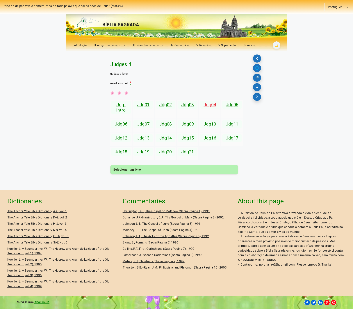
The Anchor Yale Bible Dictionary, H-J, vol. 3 (37, 223)
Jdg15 (187, 138)
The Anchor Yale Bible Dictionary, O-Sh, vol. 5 (38, 236)
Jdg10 (210, 124)
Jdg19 (143, 151)
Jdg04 (210, 104)
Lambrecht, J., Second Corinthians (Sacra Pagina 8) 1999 (162, 255)
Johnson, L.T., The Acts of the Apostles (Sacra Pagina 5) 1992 (166, 236)
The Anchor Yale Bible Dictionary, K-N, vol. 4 (37, 230)
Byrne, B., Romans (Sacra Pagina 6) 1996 (151, 242)
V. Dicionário (203, 45)
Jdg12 (121, 138)
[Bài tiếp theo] (257, 97)
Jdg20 (165, 151)
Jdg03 (187, 104)
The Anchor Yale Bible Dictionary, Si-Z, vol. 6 (37, 242)
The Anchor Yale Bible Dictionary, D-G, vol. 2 (37, 217)
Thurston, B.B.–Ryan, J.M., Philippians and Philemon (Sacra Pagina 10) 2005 (175, 267)
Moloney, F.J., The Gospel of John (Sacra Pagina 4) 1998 (161, 230)
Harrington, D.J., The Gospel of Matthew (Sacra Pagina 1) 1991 (166, 211)
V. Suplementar (227, 45)
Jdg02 (165, 104)
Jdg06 (121, 124)
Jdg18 (121, 151)
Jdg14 (165, 138)
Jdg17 (232, 138)
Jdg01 (143, 104)
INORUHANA (41, 302)
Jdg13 (143, 138)
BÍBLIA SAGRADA (120, 24)
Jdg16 (210, 138)
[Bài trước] (257, 58)
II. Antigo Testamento (107, 45)
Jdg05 (232, 104)
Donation (249, 45)
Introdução (80, 45)
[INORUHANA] (307, 302)
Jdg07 (143, 124)
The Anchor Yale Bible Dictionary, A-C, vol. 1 (37, 211)
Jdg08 (165, 124)
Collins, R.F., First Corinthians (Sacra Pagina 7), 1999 (159, 248)
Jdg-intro (121, 107)
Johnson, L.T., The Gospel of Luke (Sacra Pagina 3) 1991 (162, 223)
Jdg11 (232, 124)
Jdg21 (187, 151)
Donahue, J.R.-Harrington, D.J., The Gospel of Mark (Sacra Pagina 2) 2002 (173, 217)
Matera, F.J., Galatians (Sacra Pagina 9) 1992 (154, 261)
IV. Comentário (180, 45)
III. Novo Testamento (146, 45)
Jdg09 (187, 124)
